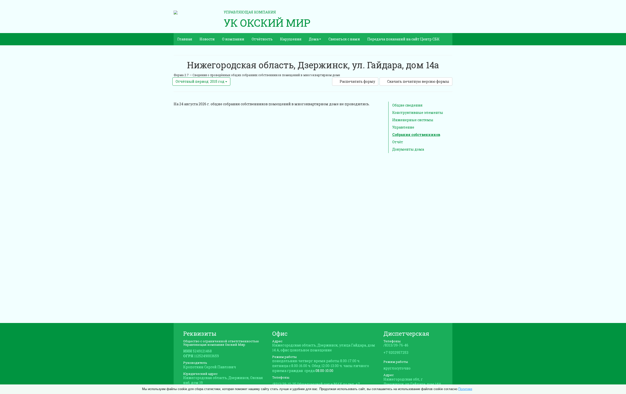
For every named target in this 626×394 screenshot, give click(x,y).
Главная (184, 39)
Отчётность (262, 39)
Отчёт (397, 142)
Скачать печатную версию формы (418, 81)
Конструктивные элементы (417, 112)
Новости (207, 39)
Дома (314, 39)
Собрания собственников (416, 134)
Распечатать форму (357, 81)
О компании (233, 39)
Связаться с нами (344, 39)
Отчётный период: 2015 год (200, 81)
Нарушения (291, 39)
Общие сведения (407, 105)
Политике (465, 389)
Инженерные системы (412, 120)
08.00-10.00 (324, 370)
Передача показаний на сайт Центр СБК (403, 39)
